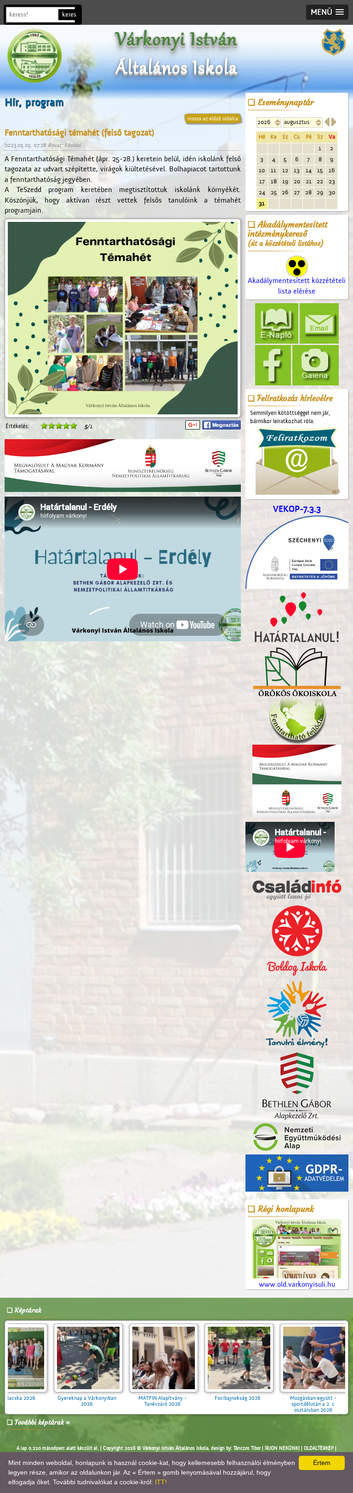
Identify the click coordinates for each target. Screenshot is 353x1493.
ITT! (161, 1482)
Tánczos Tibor (247, 1448)
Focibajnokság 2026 (102, 1398)
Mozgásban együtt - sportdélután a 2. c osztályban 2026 (177, 1404)
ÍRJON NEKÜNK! (282, 1448)
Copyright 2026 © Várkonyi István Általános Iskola (155, 1448)
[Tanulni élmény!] (296, 1015)
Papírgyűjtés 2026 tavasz (252, 1398)
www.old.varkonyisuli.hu (297, 1284)
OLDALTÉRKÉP (319, 1448)
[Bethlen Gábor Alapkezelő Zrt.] (296, 1086)
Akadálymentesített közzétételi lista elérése (297, 286)
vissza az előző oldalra (213, 118)
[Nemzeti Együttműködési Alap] (297, 1137)
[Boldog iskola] (296, 941)
